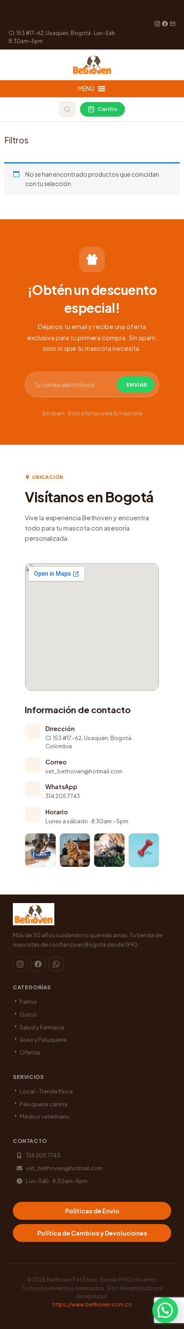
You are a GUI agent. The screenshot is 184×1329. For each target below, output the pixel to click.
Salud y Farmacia (41, 1027)
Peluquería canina (43, 1104)
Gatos (28, 1014)
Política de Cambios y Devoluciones (92, 1233)
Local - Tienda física (46, 1091)
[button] (165, 1310)
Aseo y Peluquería (43, 1039)
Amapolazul (92, 1296)
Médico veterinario (44, 1116)
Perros (28, 1001)
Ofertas (30, 1052)
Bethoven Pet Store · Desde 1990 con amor (101, 1280)
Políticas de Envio (92, 1211)
